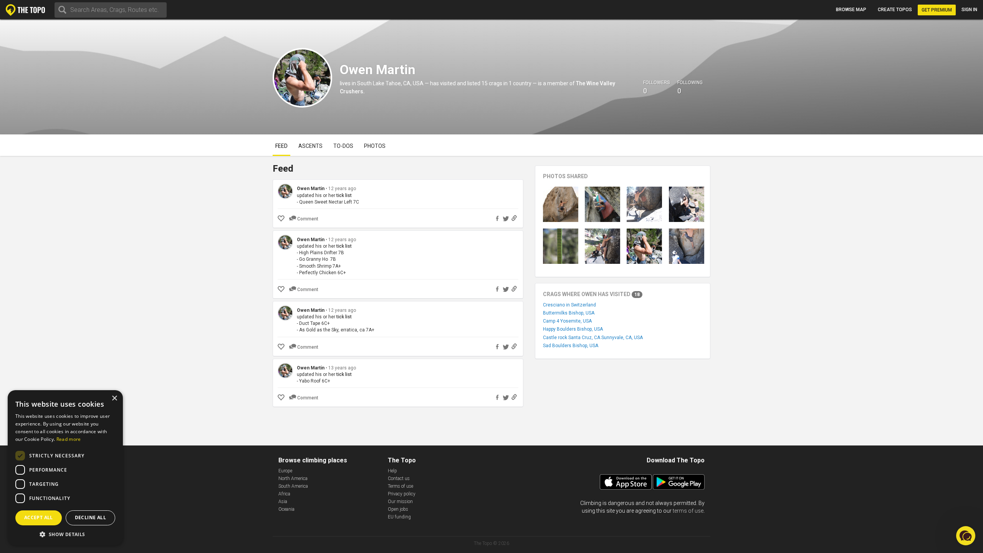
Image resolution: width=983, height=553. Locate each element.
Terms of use (400, 486)
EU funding (399, 517)
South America (293, 486)
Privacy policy (401, 494)
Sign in (969, 9)
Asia (282, 501)
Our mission (400, 501)
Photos (375, 146)
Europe (285, 471)
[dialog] (65, 467)
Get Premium (937, 10)
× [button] (114, 398)
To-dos (343, 146)
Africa (284, 494)
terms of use (688, 511)
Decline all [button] (90, 517)
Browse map (851, 9)
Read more (68, 439)
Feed (281, 146)
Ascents (310, 146)
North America (293, 478)
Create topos (895, 9)
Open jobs (398, 509)
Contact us (399, 478)
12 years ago (342, 188)
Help (392, 471)
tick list (344, 195)
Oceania (286, 509)
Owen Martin (310, 188)
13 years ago (342, 368)
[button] (65, 534)
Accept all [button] (38, 517)
